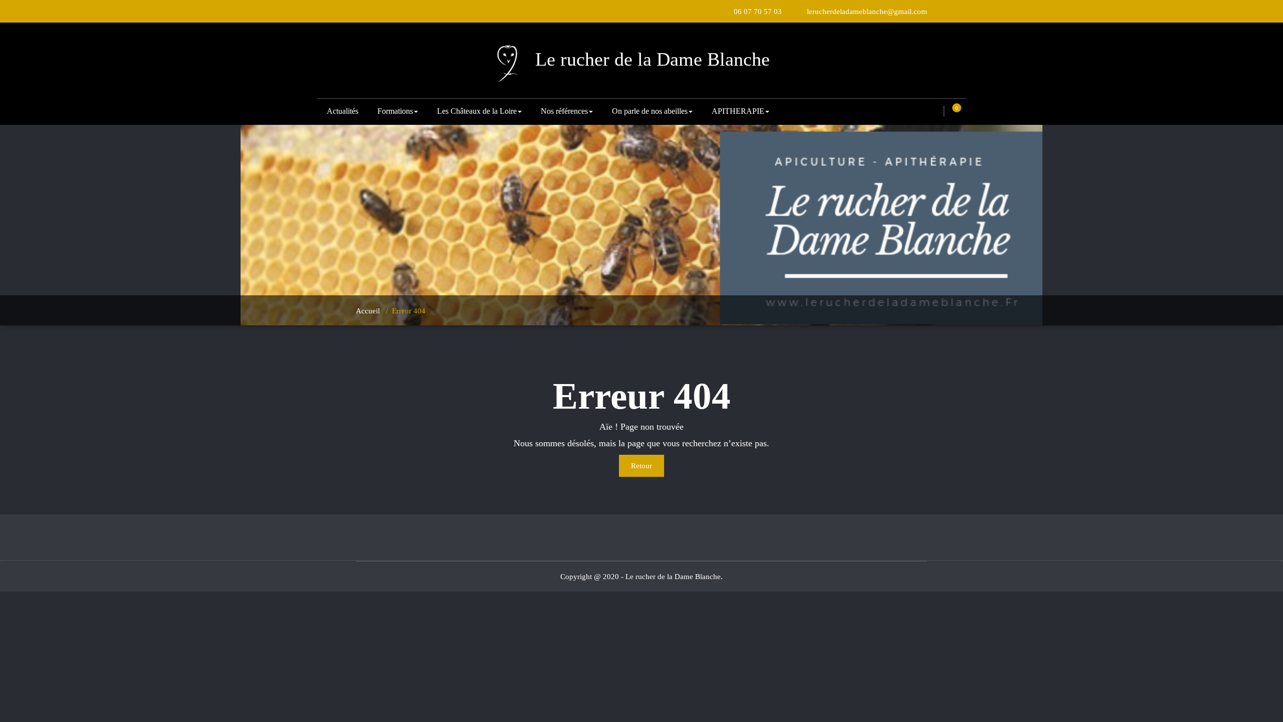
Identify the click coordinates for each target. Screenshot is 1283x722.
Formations (395, 111)
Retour (641, 466)
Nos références (564, 111)
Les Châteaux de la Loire (477, 111)
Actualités (342, 111)
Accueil (368, 311)
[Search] (936, 112)
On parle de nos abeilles (650, 111)
